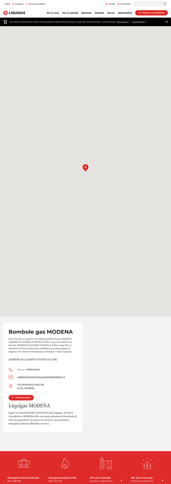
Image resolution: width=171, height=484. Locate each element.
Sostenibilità (125, 13)
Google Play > (139, 22)
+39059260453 (28, 369)
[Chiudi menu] (167, 22)
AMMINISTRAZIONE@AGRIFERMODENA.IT (41, 377)
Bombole (86, 13)
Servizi (111, 13)
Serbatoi (99, 13)
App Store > (123, 22)
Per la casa (53, 13)
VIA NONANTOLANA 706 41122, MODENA (30, 386)
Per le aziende (70, 13)
